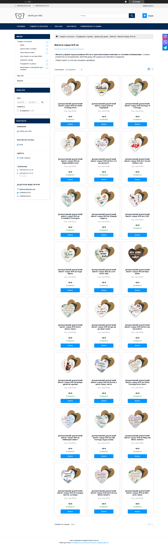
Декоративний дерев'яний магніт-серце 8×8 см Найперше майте (70, 438)
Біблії (22, 45)
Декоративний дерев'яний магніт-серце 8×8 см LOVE (137, 215)
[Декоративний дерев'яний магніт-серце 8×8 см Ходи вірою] (70, 254)
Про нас (58, 26)
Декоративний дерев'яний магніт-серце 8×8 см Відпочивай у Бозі (70, 161)
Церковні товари (26, 60)
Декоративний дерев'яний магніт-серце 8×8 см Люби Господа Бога (70, 106)
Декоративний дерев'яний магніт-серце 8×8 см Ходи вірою (70, 272)
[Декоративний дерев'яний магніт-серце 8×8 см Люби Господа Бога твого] (137, 365)
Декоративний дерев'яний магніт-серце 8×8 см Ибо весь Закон (137, 493)
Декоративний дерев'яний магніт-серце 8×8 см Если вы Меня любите (104, 493)
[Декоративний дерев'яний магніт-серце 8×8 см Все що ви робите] (137, 309)
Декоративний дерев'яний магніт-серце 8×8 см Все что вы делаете (104, 161)
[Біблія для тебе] (20, 20)
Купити (70, 124)
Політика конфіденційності (99, 543)
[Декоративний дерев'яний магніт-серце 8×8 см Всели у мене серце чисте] (104, 365)
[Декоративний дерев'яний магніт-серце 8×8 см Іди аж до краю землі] (104, 309)
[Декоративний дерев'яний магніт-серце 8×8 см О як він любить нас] (137, 143)
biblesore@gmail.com (27, 189)
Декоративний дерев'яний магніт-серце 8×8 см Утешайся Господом (70, 216)
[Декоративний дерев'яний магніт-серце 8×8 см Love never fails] (104, 254)
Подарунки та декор (84, 37)
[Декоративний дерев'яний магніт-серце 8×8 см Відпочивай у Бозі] (70, 143)
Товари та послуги (39, 26)
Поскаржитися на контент (80, 543)
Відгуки (20, 81)
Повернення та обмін (91, 26)
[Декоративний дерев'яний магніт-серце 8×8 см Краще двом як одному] (70, 365)
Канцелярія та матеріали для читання (31, 68)
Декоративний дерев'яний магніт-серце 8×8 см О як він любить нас (137, 161)
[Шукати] (132, 15)
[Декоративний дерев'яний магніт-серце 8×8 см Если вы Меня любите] (104, 475)
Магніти (113, 37)
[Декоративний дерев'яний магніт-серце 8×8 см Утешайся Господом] (70, 198)
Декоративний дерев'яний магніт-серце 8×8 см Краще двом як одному (70, 382)
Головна (21, 26)
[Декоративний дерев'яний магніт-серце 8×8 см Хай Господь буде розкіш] (104, 420)
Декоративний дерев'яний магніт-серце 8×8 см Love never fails (104, 272)
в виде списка (152, 69)
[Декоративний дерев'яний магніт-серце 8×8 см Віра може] (137, 254)
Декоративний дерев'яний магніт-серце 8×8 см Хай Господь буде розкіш (104, 438)
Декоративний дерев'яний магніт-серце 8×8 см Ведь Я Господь (137, 106)
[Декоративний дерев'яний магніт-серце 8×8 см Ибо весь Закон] (137, 475)
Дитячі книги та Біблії (28, 49)
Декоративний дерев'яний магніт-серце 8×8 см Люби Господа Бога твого (137, 382)
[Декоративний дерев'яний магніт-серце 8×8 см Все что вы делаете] (104, 143)
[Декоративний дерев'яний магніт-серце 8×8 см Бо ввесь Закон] (70, 309)
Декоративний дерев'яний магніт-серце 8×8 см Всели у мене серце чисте (104, 382)
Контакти (71, 26)
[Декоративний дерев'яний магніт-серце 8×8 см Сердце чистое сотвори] (70, 475)
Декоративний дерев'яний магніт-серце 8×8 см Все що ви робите (137, 327)
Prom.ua (96, 540)
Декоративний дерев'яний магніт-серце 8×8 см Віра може (137, 272)
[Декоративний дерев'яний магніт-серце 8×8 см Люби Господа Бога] (70, 88)
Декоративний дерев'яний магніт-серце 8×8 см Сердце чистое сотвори (70, 493)
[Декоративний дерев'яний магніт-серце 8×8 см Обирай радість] (104, 198)
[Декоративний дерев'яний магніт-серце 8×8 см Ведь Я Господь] (137, 88)
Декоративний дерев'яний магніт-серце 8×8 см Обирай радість (104, 216)
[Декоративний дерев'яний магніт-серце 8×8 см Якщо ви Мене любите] (137, 420)
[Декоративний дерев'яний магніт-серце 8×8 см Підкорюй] (104, 88)
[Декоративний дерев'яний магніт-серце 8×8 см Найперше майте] (70, 420)
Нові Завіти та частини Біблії (31, 56)
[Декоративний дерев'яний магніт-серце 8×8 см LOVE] (137, 198)
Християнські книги (27, 52)
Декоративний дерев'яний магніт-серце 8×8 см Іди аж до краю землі (104, 327)
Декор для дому (101, 37)
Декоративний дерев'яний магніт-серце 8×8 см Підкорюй (104, 106)
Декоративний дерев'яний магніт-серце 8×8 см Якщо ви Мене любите (137, 438)
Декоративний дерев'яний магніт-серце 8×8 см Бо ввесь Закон (70, 327)
